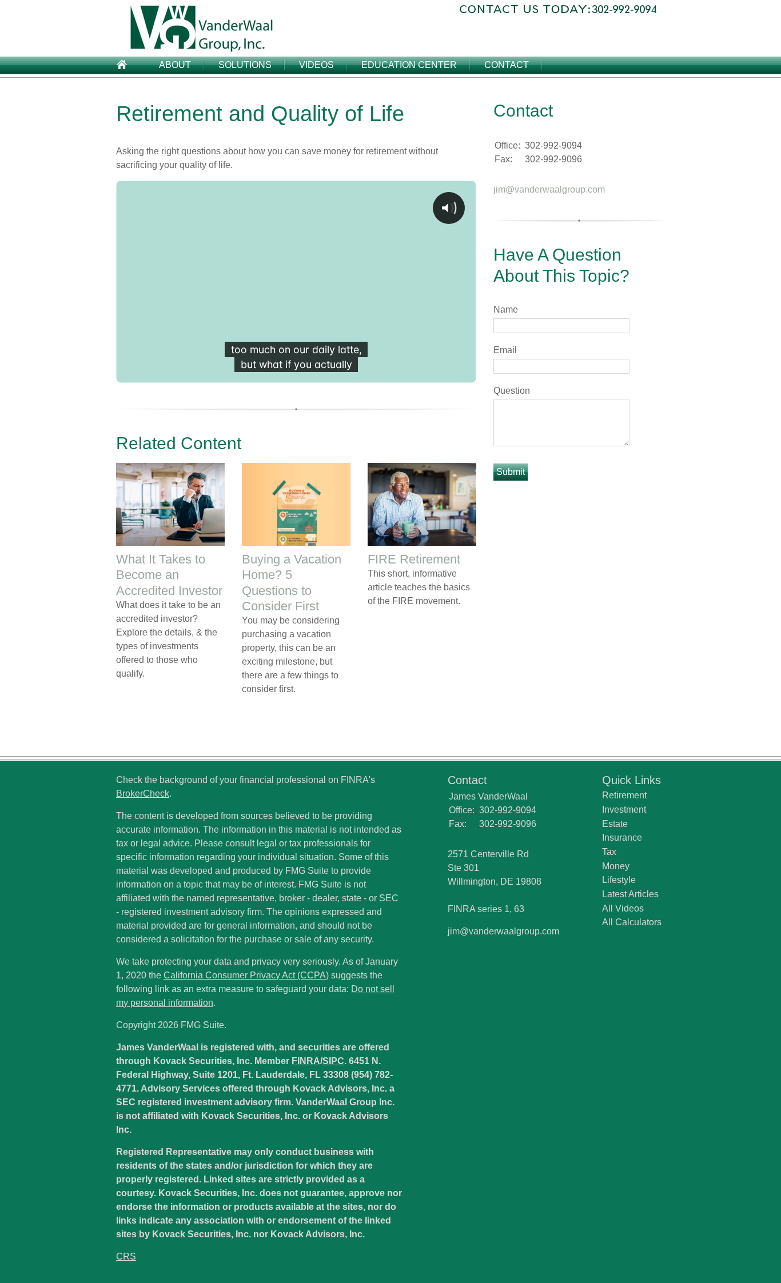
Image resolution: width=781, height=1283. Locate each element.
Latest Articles (630, 894)
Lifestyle (619, 880)
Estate (615, 824)
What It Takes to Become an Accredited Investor (169, 574)
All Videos (623, 908)
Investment (624, 809)
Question (511, 390)
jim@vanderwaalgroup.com (549, 189)
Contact (506, 65)
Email (505, 350)
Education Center (409, 65)
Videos (316, 65)
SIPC (333, 1061)
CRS (126, 1256)
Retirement (624, 795)
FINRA (306, 1061)
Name (505, 309)
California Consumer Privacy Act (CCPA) (246, 975)
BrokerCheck (142, 793)
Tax (609, 852)
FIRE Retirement (414, 559)
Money (615, 866)
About (175, 65)
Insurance (622, 837)
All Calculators (632, 922)
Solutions (245, 65)
